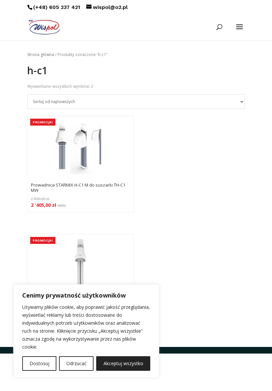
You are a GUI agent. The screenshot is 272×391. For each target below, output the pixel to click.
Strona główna (40, 54)
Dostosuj (39, 363)
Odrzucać (76, 363)
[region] (86, 331)
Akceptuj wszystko (123, 363)
